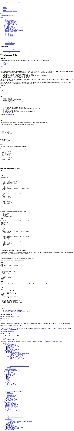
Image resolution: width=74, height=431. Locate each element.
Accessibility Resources (9, 429)
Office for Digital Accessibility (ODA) (7, 15)
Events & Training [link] (6, 37)
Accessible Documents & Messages (11, 382)
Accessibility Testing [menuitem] (9, 33)
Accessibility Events (8, 409)
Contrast (8, 376)
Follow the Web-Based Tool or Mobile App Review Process (21, 421)
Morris (4, 6)
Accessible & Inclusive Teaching (11, 399)
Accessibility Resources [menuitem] (9, 44)
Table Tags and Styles (11, 398)
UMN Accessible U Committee (13, 428)
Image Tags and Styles (11, 395)
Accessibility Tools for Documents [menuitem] (11, 35)
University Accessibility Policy (10, 344)
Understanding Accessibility (10, 373)
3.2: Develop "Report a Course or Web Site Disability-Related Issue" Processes (24, 362)
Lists (8, 379)
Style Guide (15, 329)
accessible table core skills (9, 114)
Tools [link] (4, 32)
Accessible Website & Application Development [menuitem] (14, 30)
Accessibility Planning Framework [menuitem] (11, 21)
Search (2, 13)
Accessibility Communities (10, 425)
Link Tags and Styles (11, 396)
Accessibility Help (8, 419)
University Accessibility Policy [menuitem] (10, 20)
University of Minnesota (11, 341)
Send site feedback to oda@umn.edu (7, 331)
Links (8, 378)
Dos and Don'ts (3, 85)
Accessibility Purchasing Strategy (11, 370)
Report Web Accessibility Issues (57, 341)
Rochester (4, 7)
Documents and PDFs (11, 383)
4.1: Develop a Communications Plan (16, 365)
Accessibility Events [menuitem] (8, 38)
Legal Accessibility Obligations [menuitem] (10, 23)
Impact (1, 66)
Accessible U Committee (56, 328)
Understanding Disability (9, 372)
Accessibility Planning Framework (11, 345)
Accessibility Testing (9, 402)
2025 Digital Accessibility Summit (16, 413)
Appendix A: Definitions (11, 368)
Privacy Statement (48, 341)
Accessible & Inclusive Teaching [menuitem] (11, 31)
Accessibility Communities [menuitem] (10, 43)
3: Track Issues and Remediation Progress (15, 360)
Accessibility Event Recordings (13, 411)
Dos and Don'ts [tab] (5, 63)
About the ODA (10, 423)
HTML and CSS (10, 394)
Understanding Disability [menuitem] (9, 26)
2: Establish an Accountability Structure (14, 356)
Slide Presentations (10, 386)
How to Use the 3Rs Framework (13, 346)
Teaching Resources (11, 400)
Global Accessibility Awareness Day (16, 412)
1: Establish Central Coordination (13, 352)
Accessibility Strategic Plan (10, 350)
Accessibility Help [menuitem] (8, 42)
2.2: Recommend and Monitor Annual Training (18, 358)
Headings (9, 377)
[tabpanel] (37, 75)
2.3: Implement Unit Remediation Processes (18, 359)
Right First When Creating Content (13, 349)
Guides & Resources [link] (6, 25)
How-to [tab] (4, 64)
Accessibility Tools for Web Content (11, 407)
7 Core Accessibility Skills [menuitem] (10, 28)
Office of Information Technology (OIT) (18, 328)
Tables (8, 380)
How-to (1, 305)
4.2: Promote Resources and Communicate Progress (19, 366)
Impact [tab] (4, 62)
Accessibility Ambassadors (12, 426)
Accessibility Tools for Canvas (10, 405)
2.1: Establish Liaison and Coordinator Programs (18, 357)
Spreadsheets (9, 388)
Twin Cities (5, 8)
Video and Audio (10, 381)
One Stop (4, 10)
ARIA (8, 392)
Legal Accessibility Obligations (10, 369)
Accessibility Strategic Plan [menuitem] (10, 22)
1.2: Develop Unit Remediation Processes (17, 354)
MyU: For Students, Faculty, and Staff (10, 11)
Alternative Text (10, 375)
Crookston (5, 3)
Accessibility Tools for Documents (11, 406)
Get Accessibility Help (4, 318)
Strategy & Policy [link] (6, 19)
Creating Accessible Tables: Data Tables (14, 310)
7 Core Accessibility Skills (10, 374)
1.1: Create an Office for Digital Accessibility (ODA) (19, 353)
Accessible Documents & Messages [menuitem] (11, 29)
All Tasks (9, 367)
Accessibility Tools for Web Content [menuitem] (11, 36)
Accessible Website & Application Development (11, 51)
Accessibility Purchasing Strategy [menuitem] (11, 24)
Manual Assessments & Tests (12, 404)
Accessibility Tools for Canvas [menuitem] (10, 34)
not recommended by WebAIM (44, 283)
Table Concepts (27, 311)
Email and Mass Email (11, 384)
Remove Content (10, 347)
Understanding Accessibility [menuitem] (10, 27)
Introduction (9, 351)
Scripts (8, 397)
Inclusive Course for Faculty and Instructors (15, 417)
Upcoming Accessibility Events (13, 410)
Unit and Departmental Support (13, 422)
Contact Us (9, 424)
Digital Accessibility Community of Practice (15, 427)
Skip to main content (4, 0)
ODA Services (10, 420)
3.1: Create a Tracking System (15, 361)
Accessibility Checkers (11, 403)
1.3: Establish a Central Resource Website (17, 355)
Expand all (2, 90)
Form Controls (10, 393)
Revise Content (10, 348)
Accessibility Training (9, 414)
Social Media (9, 387)
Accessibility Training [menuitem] (9, 39)
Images (8, 385)
